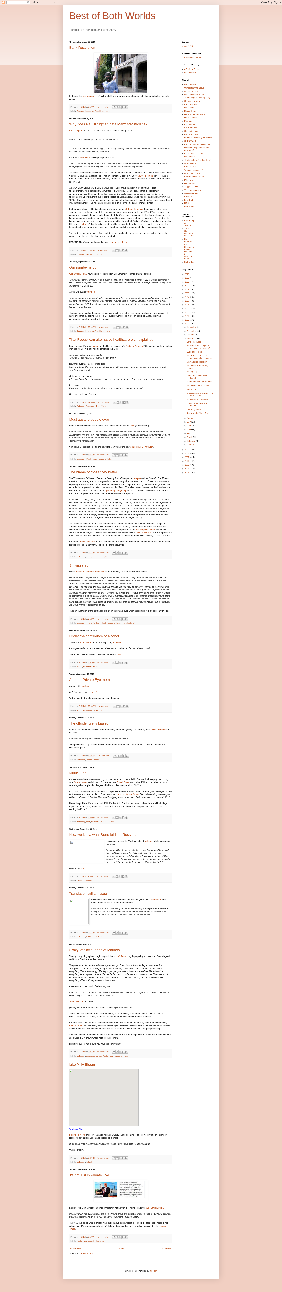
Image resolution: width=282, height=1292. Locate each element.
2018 (187, 293)
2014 (187, 308)
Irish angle (87, 880)
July (189, 422)
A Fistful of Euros (191, 69)
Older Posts (166, 1249)
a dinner (148, 841)
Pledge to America (134, 346)
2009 (187, 450)
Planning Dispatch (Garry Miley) (198, 138)
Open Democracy (192, 173)
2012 (187, 316)
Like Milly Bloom (82, 1064)
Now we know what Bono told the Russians (103, 835)
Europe (89, 760)
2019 (187, 289)
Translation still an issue (88, 893)
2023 (187, 274)
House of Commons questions (90, 571)
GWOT (89, 937)
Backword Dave (191, 134)
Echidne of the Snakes (194, 177)
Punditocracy (98, 254)
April (189, 433)
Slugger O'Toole (191, 187)
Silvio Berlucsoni (160, 729)
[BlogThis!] (116, 107)
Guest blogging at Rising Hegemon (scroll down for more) (189, 252)
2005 (187, 465)
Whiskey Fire (190, 163)
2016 (187, 301)
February (191, 441)
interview (117, 642)
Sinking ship (78, 565)
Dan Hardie (189, 183)
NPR (82, 868)
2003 (187, 472)
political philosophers (145, 529)
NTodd (187, 203)
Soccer (96, 760)
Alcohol (79, 667)
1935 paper (84, 157)
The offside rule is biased (89, 723)
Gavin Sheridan (191, 128)
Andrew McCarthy (87, 542)
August (190, 418)
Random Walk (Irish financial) (197, 144)
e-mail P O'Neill (189, 46)
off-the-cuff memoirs (134, 209)
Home (121, 1249)
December (192, 327)
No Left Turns (120, 956)
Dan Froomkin (188, 240)
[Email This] (113, 107)
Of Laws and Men (192, 101)
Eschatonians (190, 124)
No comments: (103, 107)
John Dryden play (143, 533)
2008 (187, 453)
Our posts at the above (194, 88)
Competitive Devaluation (141, 447)
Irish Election (190, 72)
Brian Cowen (85, 642)
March (190, 437)
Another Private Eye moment (92, 680)
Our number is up (82, 267)
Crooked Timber (191, 131)
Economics (89, 111)
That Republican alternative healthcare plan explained (111, 340)
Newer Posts (75, 1249)
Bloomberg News (77, 1135)
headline (85, 686)
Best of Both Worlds (112, 15)
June (189, 426)
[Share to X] (120, 107)
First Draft (188, 200)
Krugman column (119, 242)
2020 (187, 285)
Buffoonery (81, 406)
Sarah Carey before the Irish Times (189, 232)
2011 (187, 320)
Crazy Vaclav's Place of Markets (94, 950)
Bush (88, 822)
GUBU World (190, 141)
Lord (119, 654)
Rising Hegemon (191, 111)
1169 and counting (192, 190)
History (89, 254)
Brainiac (188, 197)
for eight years (80, 782)
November (192, 331)
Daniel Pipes (123, 782)
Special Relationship (96, 1241)
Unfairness (105, 406)
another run (156, 899)
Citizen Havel (75, 1026)
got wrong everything (116, 490)
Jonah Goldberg (77, 1001)
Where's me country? (193, 170)
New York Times (145, 176)
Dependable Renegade (194, 114)
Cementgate (88, 96)
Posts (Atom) (87, 1253)
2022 (187, 278)
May (189, 429)
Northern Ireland (99, 623)
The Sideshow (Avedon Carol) (197, 160)
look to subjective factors (127, 794)
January (191, 445)
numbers (91, 292)
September (192, 338)
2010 (187, 324)
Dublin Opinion (191, 118)
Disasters (80, 111)
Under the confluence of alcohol (94, 636)
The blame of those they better (93, 472)
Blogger (152, 1271)
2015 (187, 305)
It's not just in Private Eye (89, 1175)
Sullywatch (189, 262)
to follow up (83, 224)
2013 (187, 312)
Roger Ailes (189, 157)
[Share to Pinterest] (126, 107)
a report (137, 478)
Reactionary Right (93, 406)
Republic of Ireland (102, 111)
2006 (187, 461)
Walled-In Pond (191, 193)
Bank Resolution (82, 48)
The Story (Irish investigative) (197, 98)
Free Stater (189, 207)
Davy (132, 425)
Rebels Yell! (189, 108)
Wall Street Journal (78, 274)
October (191, 335)
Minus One (77, 773)
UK (134, 623)
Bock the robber (191, 104)
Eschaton (188, 121)
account (96, 346)
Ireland (89, 623)
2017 (187, 297)
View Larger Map (76, 1129)
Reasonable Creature (194, 153)
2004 (187, 469)
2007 (187, 457)
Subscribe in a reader (191, 57)
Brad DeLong (190, 167)
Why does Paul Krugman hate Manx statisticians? (108, 124)
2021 (187, 282)
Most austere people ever (89, 419)
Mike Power (189, 180)
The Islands (127, 623)
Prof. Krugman (76, 130)
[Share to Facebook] (123, 107)
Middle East (97, 937)
